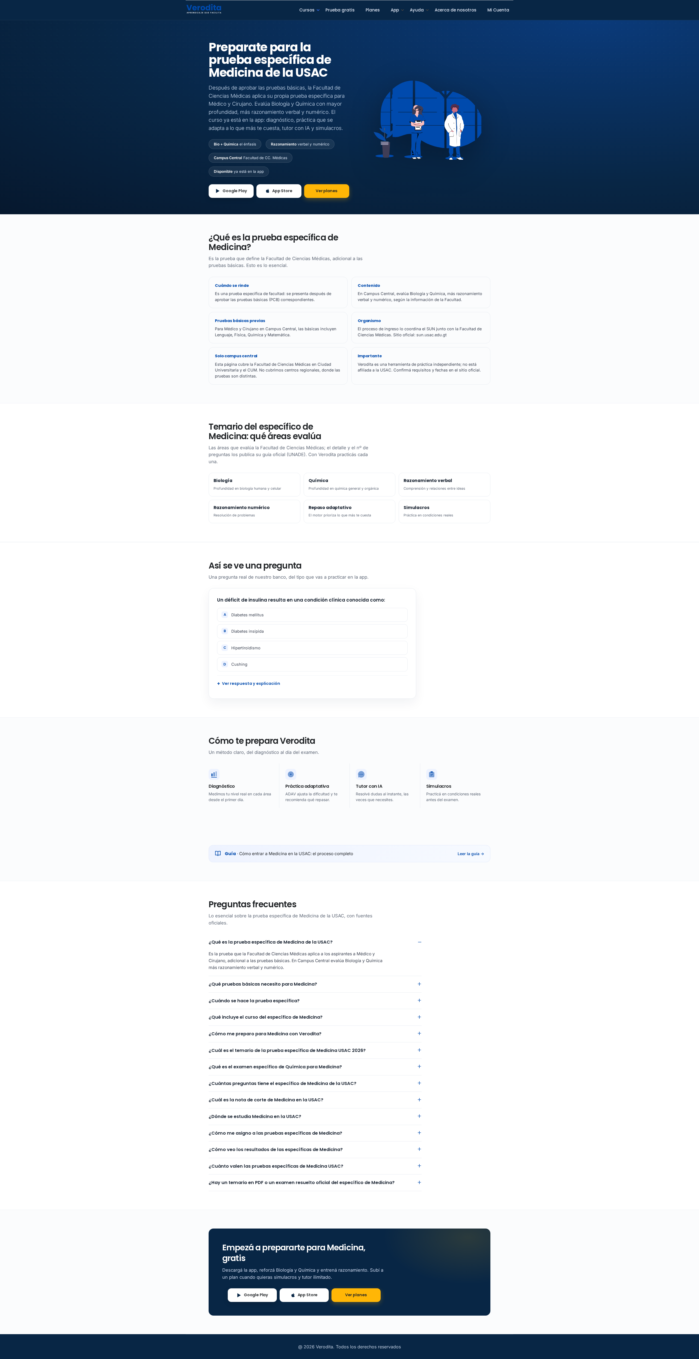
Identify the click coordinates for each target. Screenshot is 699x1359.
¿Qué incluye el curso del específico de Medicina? (265, 1017)
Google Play (235, 191)
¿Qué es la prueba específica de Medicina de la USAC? (271, 942)
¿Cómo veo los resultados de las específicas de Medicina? (276, 1149)
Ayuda (417, 10)
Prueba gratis (340, 10)
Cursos (307, 10)
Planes (373, 10)
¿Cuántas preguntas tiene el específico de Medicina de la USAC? (282, 1083)
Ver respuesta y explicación (251, 683)
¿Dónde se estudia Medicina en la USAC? (255, 1116)
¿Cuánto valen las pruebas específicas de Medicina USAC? (276, 1166)
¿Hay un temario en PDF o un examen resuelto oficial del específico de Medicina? (302, 1182)
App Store (282, 191)
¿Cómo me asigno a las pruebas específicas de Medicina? (275, 1133)
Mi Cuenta (498, 10)
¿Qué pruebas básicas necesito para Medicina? (263, 984)
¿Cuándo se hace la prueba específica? (254, 1001)
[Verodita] (204, 8)
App (395, 10)
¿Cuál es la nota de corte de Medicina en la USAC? (266, 1100)
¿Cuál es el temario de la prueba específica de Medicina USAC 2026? (287, 1050)
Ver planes (327, 191)
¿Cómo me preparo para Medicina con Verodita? (265, 1034)
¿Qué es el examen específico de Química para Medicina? (275, 1067)
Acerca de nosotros (455, 10)
